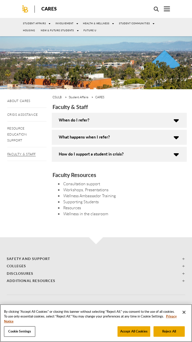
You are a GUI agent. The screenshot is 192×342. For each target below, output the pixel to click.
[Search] (154, 9)
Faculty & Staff (21, 154)
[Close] (184, 312)
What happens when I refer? (84, 137)
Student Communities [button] (134, 23)
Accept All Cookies (134, 331)
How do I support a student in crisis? (91, 154)
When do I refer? (74, 120)
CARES (49, 9)
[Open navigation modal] (164, 9)
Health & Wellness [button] (96, 23)
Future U (90, 30)
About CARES (18, 100)
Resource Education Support (17, 134)
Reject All (169, 331)
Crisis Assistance (22, 114)
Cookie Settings (19, 331)
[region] (96, 323)
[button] (96, 258)
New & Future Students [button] (57, 30)
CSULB (57, 97)
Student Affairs (34, 23)
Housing (29, 30)
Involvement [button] (65, 23)
